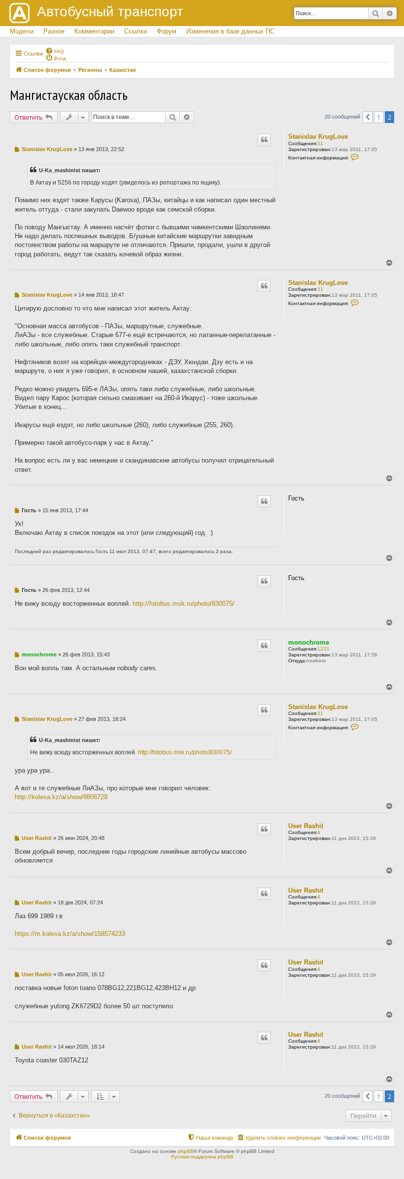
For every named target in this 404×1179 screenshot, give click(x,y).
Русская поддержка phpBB (202, 1156)
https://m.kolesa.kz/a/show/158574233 (70, 933)
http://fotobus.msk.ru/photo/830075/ (184, 603)
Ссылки (135, 31)
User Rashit (305, 826)
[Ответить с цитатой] (264, 140)
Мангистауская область (69, 95)
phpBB (186, 1151)
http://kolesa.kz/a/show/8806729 (61, 797)
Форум (166, 31)
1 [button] (378, 117)
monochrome (308, 642)
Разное (54, 31)
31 (320, 143)
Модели (22, 31)
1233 (323, 649)
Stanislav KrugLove (318, 136)
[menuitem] (54, 50)
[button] (367, 117)
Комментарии (94, 31)
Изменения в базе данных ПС (230, 31)
